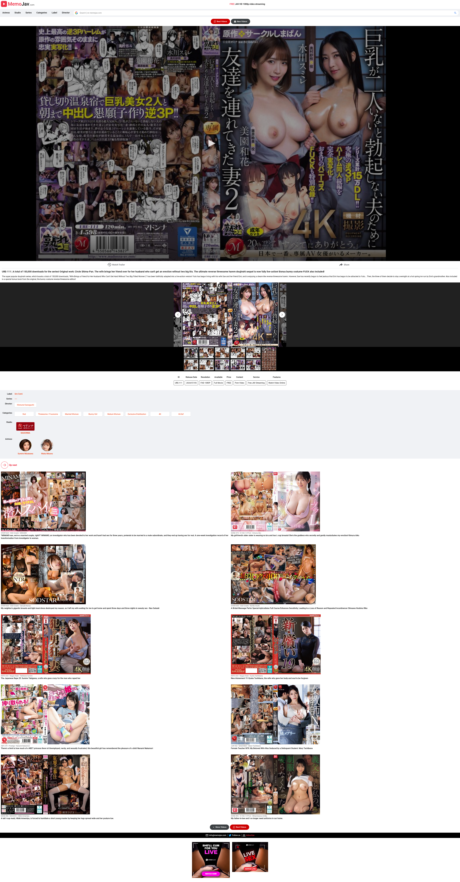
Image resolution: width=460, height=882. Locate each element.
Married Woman (72, 414)
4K (160, 414)
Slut (24, 414)
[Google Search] (455, 13)
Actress (6, 12)
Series (29, 12)
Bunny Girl (93, 414)
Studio (17, 12)
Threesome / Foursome (48, 414)
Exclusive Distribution (137, 414)
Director (66, 12)
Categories (41, 12)
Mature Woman (114, 414)
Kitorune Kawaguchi (25, 405)
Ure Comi (19, 394)
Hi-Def (181, 414)
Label (54, 12)
